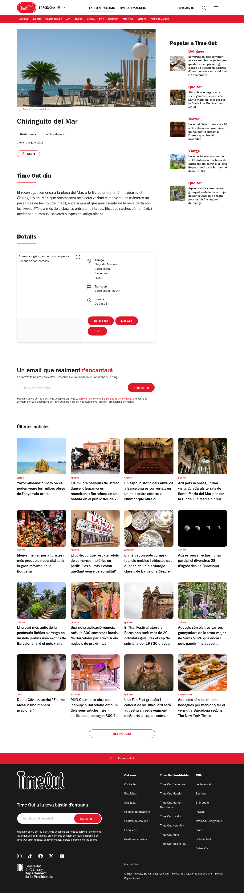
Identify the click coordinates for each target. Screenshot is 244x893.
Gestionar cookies (135, 839)
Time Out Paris (169, 835)
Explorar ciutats (102, 8)
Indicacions (100, 321)
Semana (201, 793)
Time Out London (171, 816)
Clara (199, 830)
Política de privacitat (137, 812)
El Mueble (202, 803)
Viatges (142, 19)
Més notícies (122, 734)
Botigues (113, 19)
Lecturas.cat (203, 784)
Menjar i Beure (53, 19)
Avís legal (130, 803)
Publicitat (130, 793)
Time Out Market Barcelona (170, 805)
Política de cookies (136, 821)
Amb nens (128, 19)
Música (91, 19)
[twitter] (51, 856)
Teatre (78, 19)
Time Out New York (172, 825)
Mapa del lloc (131, 865)
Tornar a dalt (126, 758)
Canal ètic (130, 830)
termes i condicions (90, 399)
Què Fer (36, 19)
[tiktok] (30, 856)
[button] (78, 257)
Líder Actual (203, 839)
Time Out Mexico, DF (173, 844)
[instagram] (19, 856)
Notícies (23, 19)
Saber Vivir (202, 848)
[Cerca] (203, 7)
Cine (101, 19)
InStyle (200, 812)
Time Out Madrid (171, 793)
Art (68, 19)
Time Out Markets (133, 8)
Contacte (130, 784)
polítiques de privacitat (119, 399)
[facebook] (40, 856)
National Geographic (209, 821)
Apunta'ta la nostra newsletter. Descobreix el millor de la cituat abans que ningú (68, 377)
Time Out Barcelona (172, 784)
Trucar (97, 331)
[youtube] (62, 856)
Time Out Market (160, 19)
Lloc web (126, 321)
